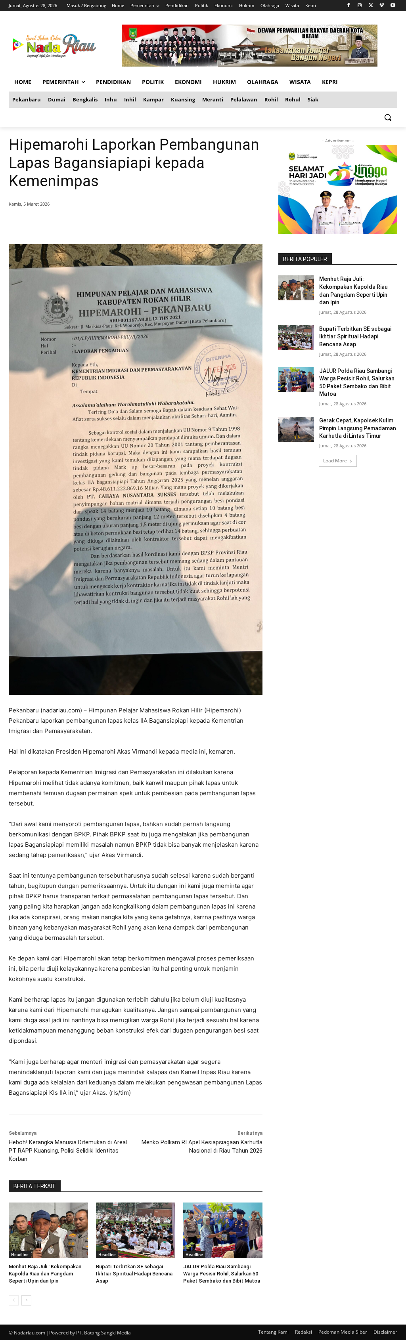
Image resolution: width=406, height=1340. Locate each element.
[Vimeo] (381, 5)
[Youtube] (392, 5)
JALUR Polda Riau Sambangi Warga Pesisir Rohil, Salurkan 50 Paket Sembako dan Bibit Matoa (221, 1274)
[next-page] (26, 1300)
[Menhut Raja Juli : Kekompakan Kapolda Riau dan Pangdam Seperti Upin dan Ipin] (48, 1230)
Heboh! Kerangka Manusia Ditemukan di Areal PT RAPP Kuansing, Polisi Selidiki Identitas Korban (68, 1150)
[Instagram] (359, 5)
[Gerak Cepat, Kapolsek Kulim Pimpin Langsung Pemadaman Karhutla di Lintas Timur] (296, 429)
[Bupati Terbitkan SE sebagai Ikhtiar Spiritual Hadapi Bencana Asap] (135, 1230)
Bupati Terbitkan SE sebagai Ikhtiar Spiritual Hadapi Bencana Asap (134, 1274)
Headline (20, 1254)
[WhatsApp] (123, 224)
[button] (387, 117)
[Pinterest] (105, 224)
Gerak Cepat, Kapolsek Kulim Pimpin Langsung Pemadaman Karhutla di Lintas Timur (357, 428)
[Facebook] (348, 5)
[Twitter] (370, 5)
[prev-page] (14, 1300)
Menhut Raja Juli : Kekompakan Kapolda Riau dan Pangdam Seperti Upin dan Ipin (45, 1274)
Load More (335, 460)
